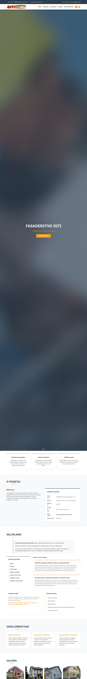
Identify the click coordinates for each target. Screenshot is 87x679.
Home (39, 6)
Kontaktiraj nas (68, 6)
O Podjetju (46, 6)
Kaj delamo (53, 6)
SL (76, 7)
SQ (79, 7)
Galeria (60, 6)
